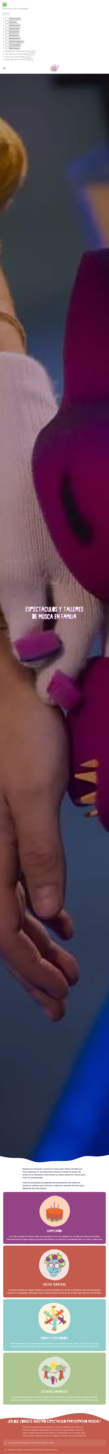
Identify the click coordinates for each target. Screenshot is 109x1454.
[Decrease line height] (26, 57)
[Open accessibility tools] (4, 4)
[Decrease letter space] (28, 59)
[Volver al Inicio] (54, 68)
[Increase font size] (32, 54)
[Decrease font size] (29, 54)
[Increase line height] (29, 57)
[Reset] (4, 14)
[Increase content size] (34, 51)
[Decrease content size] (31, 51)
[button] (4, 68)
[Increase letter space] (31, 59)
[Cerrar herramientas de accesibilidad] (8, 14)
